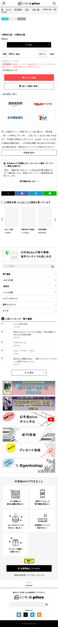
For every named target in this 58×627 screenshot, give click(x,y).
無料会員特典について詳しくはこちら (30, 575)
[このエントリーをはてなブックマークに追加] (32, 615)
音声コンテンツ (9, 304)
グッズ (5, 311)
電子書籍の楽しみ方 (10, 70)
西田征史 (4, 39)
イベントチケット (10, 298)
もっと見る (29, 373)
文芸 (27, 10)
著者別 (6, 286)
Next (55, 219)
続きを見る (30, 153)
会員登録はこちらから (30, 568)
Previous (2, 219)
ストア (8, 10)
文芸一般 (36, 10)
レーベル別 (8, 292)
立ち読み (29, 45)
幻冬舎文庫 (21, 19)
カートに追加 (30, 78)
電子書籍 (17, 10)
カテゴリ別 (8, 280)
